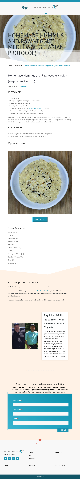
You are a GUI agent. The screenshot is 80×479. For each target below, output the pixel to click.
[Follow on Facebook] (5, 458)
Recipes (32, 465)
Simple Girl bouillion (35, 108)
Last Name (17, 410)
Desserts (11, 232)
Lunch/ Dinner (12, 248)
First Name (17, 400)
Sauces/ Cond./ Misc (14, 254)
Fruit (9, 244)
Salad (10, 251)
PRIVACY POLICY (40, 476)
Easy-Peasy (11, 238)
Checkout (32, 459)
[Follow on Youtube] (9, 458)
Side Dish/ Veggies (14, 257)
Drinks (10, 235)
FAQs (6, 465)
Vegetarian (23, 86)
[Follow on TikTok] (17, 458)
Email (15, 419)
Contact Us (58, 452)
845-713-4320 (60, 465)
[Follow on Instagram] (13, 458)
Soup (9, 260)
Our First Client (42, 291)
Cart (30, 455)
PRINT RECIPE (40, 219)
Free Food (11, 241)
